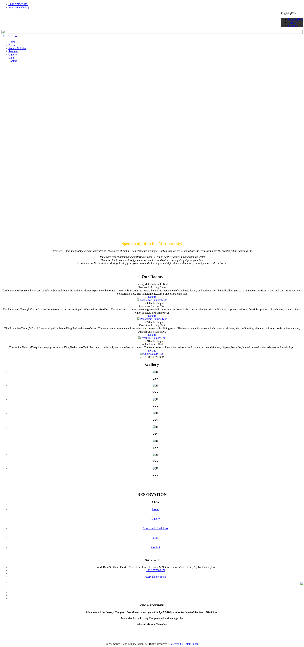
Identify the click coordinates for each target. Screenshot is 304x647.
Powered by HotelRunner (184, 643)
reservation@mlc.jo (19, 7)
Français (292, 25)
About (11, 45)
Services (13, 51)
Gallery (12, 54)
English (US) (295, 19)
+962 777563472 (18, 4)
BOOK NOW (9, 35)
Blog (11, 57)
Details (152, 296)
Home (11, 41)
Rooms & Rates (17, 48)
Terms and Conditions (155, 528)
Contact (12, 60)
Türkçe (292, 22)
